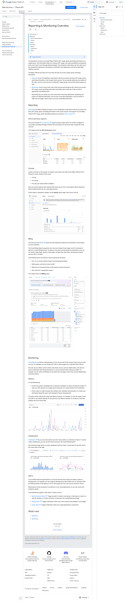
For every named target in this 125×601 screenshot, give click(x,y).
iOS (48, 575)
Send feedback (80, 26)
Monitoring (35, 87)
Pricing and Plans (74, 572)
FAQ (26, 572)
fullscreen (120, 7)
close (122, 7)
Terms (26, 597)
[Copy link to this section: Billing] (34, 239)
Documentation (49, 2)
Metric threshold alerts (38, 496)
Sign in (121, 2)
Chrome (52, 587)
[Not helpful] (85, 19)
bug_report (117, 7)
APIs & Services (44, 122)
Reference (12, 11)
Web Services (7, 7)
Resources (22, 11)
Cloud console (68, 114)
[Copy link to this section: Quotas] (36, 169)
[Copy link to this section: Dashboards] (39, 436)
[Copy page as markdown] (35, 29)
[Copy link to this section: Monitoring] (40, 358)
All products (45, 590)
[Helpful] (83, 19)
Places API (19, 7)
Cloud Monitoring (33, 362)
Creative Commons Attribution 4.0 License (71, 537)
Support (72, 578)
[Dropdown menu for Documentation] (56, 2)
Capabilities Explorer (30, 575)
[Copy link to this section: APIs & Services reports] (48, 119)
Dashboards (32, 440)
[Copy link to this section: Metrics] (36, 379)
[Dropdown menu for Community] (74, 2)
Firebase (60, 587)
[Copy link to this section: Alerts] (34, 476)
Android (49, 572)
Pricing (40, 2)
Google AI (83, 587)
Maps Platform (18, 2)
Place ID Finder (29, 578)
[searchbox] (11, 16)
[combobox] (95, 2)
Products (32, 2)
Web (48, 578)
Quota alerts (35, 505)
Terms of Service (74, 580)
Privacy (32, 597)
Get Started (70, 7)
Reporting (35, 78)
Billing (41, 242)
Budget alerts (36, 501)
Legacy (30, 11)
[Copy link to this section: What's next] (41, 512)
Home (29, 19)
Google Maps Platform (45, 19)
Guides (4, 11)
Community (68, 2)
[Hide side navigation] (20, 598)
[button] (57, 57)
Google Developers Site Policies (68, 538)
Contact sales (84, 7)
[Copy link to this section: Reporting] (39, 105)
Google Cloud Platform (72, 587)
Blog (61, 2)
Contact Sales (73, 575)
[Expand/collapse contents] (38, 34)
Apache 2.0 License (45, 538)
